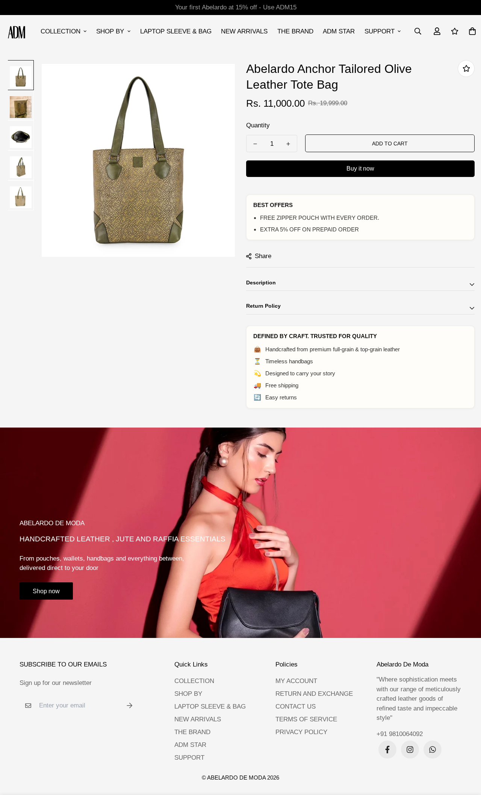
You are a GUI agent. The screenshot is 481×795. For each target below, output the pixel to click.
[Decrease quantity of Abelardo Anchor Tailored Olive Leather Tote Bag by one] (255, 144)
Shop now (46, 591)
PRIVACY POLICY (301, 732)
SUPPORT (380, 31)
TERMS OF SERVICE (306, 719)
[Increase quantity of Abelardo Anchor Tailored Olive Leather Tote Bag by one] (288, 144)
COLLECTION (60, 31)
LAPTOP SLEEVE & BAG (176, 31)
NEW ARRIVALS (244, 31)
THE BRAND (295, 31)
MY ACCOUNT (296, 681)
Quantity (258, 125)
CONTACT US (295, 706)
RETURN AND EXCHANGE (314, 693)
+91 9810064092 (400, 734)
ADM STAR (339, 31)
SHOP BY (110, 31)
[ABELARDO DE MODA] (16, 31)
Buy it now (360, 168)
